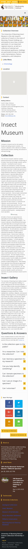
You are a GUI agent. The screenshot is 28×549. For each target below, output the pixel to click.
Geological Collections (10, 431)
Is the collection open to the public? (13, 345)
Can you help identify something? (11, 367)
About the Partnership (9, 547)
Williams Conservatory (9, 519)
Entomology (8, 64)
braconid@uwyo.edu (10, 116)
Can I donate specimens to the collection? (13, 374)
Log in (4, 540)
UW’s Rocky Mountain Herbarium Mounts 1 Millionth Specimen (12, 468)
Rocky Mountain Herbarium (11, 515)
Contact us (21, 340)
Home (4, 543)
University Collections (15, 543)
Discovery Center (8, 545)
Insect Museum (7, 508)
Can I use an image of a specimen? (12, 382)
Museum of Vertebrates (17, 435)
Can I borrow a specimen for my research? (13, 360)
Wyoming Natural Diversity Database (11, 524)
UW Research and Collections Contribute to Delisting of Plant (18, 482)
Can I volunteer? (9, 388)
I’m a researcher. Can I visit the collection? (13, 352)
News (17, 545)
